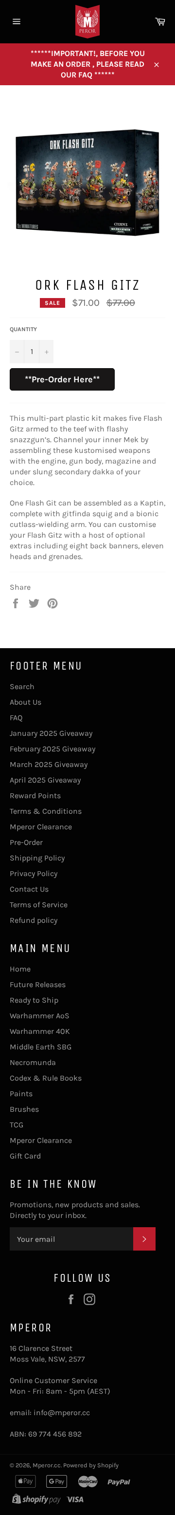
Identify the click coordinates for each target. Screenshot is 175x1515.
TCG (16, 1124)
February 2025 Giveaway (52, 748)
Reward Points (35, 795)
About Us (25, 702)
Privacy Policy (33, 873)
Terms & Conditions (46, 811)
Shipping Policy (37, 857)
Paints (21, 1093)
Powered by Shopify (91, 1465)
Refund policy (33, 920)
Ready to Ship (34, 1000)
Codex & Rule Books (46, 1078)
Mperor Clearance (41, 826)
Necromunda (33, 1062)
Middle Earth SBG (40, 1046)
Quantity (23, 329)
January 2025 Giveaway (51, 733)
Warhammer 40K (40, 1031)
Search (22, 686)
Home (20, 968)
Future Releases (38, 984)
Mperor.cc (47, 1465)
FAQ (16, 717)
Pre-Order (26, 842)
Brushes (24, 1109)
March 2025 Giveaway (49, 764)
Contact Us (29, 889)
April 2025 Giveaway (45, 780)
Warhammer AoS (40, 1015)
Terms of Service (39, 904)
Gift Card (25, 1155)
